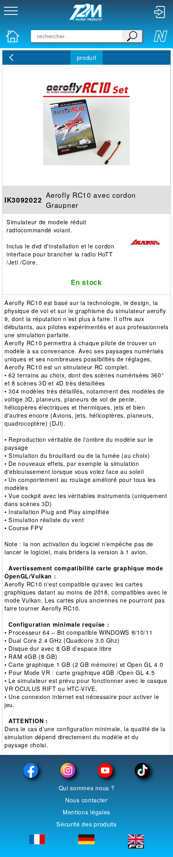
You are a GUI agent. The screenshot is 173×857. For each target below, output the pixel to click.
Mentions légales (86, 812)
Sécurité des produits (86, 824)
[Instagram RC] (67, 770)
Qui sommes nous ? (87, 788)
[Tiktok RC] (142, 770)
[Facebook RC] (30, 770)
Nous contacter (86, 800)
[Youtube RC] (105, 770)
